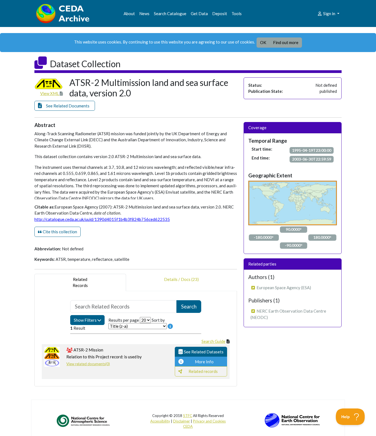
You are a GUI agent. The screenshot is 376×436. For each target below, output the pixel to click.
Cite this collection (59, 231)
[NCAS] (84, 420)
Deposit (219, 13)
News (144, 13)
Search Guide (213, 341)
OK (263, 42)
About (129, 13)
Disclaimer (181, 421)
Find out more (285, 42)
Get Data (199, 13)
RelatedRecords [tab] (80, 282)
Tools (236, 13)
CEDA (188, 426)
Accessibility (160, 421)
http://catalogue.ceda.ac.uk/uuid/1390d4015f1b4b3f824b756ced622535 (102, 219)
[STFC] (292, 419)
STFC (187, 415)
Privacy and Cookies (209, 421)
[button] (64, 106)
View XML (50, 93)
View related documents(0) (88, 364)
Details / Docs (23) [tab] (181, 279)
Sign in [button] (329, 13)
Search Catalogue (170, 13)
